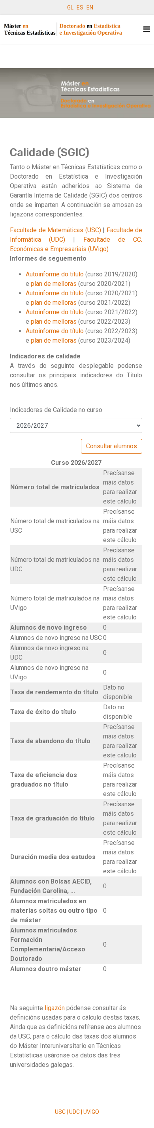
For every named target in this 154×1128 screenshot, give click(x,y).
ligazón (55, 1008)
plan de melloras (54, 283)
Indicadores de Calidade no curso (56, 410)
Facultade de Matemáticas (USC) (55, 230)
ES (80, 7)
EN (89, 7)
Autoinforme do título (55, 274)
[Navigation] (146, 29)
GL (70, 7)
